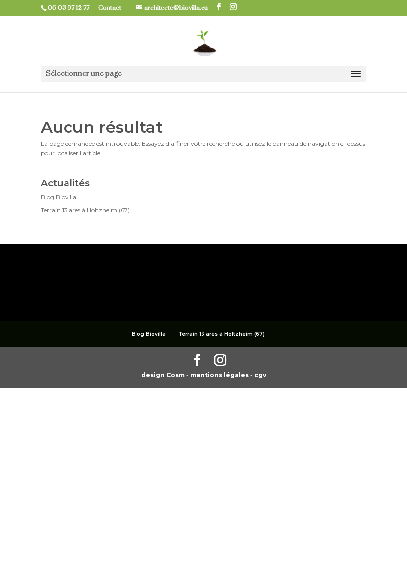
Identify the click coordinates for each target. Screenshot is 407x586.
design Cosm (163, 375)
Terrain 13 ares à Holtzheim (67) (85, 210)
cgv (260, 375)
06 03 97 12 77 (72, 8)
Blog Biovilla (58, 197)
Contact (113, 8)
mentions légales (220, 375)
